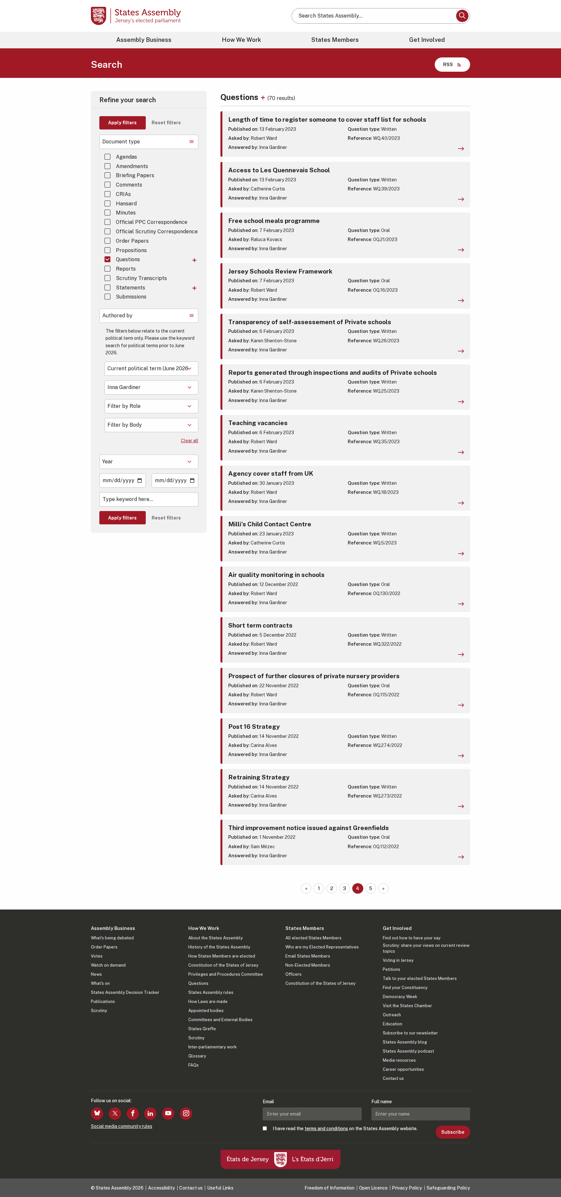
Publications (103, 1001)
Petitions (391, 969)
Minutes (126, 213)
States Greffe (202, 1028)
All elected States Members (313, 937)
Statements (130, 288)
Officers (293, 974)
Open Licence (373, 1188)
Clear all (189, 440)
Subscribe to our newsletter (410, 1033)
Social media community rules (121, 1126)
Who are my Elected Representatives (322, 947)
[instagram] (186, 1113)
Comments (129, 185)
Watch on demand (108, 965)
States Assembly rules (210, 992)
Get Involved (427, 39)
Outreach (392, 1014)
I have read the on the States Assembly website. (345, 1128)
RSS (448, 64)
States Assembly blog (405, 1042)
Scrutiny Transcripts (141, 278)
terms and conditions (326, 1128)
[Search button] (462, 16)
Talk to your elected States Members (420, 978)
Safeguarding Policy (448, 1188)
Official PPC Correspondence (151, 222)
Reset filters (166, 122)
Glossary (197, 1056)
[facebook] (133, 1113)
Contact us (393, 1078)
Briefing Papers (135, 175)
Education (392, 1023)
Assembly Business (143, 39)
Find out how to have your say (412, 937)
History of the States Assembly (219, 947)
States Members (335, 39)
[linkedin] (150, 1113)
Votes (97, 956)
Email (268, 1101)
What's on (100, 983)
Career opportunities (403, 1069)
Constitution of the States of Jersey (223, 965)
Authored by (117, 315)
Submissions (131, 297)
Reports (126, 269)
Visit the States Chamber (407, 1005)
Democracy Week (400, 996)
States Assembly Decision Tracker (125, 992)
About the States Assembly (215, 937)
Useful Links (220, 1188)
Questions (128, 259)
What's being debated (112, 937)
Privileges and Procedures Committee (225, 974)
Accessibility (161, 1188)
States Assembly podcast (408, 1051)
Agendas (126, 157)
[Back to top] (545, 1175)
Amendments (132, 166)
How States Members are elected (221, 956)
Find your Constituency (405, 987)
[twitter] (115, 1113)
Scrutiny (99, 1010)
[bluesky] (97, 1113)
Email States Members (307, 956)
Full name (381, 1101)
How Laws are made (208, 1001)
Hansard (126, 204)
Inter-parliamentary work (212, 1046)
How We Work (241, 39)
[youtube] (168, 1113)
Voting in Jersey (398, 960)
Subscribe (452, 1132)
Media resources (399, 1060)
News (96, 974)
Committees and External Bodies (220, 1019)
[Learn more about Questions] (264, 97)
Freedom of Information (330, 1188)
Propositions (131, 250)
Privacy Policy (407, 1188)
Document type (121, 142)
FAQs (193, 1065)
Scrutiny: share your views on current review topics (426, 948)
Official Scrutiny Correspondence (157, 231)
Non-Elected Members (307, 965)
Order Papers (132, 241)
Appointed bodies (206, 1010)
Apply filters (122, 122)
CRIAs (123, 194)
